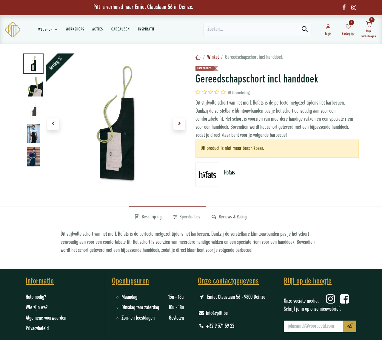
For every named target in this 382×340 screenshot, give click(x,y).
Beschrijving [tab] (151, 217)
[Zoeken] (305, 29)
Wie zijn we (36, 307)
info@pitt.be (217, 313)
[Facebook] (344, 7)
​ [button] (349, 326)
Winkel (213, 57)
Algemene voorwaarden (46, 318)
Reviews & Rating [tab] (232, 217)
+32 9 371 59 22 (220, 326)
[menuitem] (47, 29)
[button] (53, 124)
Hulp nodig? (36, 297)
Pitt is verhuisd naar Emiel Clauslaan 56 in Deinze (142, 7)
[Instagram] (354, 7)
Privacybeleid (37, 328)
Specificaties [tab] (189, 217)
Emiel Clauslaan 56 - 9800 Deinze (236, 297)
